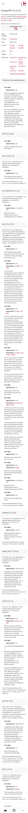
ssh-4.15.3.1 (21, 66)
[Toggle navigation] (3, 3)
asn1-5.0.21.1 (13, 57)
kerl (2, 20)
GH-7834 (12, 48)
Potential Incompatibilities (17, 74)
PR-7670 (17, 789)
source (3, 16)
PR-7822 (12, 354)
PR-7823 (17, 467)
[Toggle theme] (22, 810)
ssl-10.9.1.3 (13, 70)
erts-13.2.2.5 (13, 62)
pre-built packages (21, 16)
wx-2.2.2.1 (21, 70)
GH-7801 (20, 45)
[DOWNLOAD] (5, 810)
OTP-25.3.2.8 (13, 39)
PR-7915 (12, 405)
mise (9, 20)
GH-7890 (20, 48)
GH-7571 (12, 45)
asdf (5, 20)
